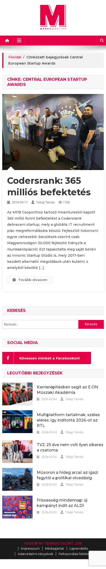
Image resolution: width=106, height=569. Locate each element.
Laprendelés (79, 548)
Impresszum (30, 548)
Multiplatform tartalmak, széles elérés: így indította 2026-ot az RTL (68, 420)
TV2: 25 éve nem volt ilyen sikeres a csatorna (70, 447)
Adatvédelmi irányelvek (35, 554)
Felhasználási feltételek (76, 554)
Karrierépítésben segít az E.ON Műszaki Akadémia (67, 390)
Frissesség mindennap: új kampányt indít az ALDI (62, 503)
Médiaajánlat (54, 548)
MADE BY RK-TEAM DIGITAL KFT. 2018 (53, 543)
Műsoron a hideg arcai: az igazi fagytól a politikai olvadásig (67, 475)
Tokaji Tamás (45, 202)
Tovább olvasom (32, 280)
